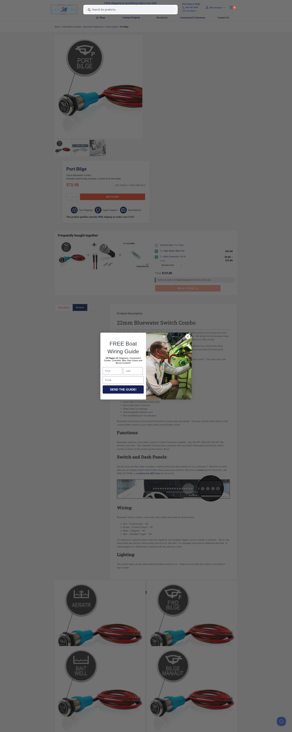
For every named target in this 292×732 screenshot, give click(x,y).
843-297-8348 (192, 7)
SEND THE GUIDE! (123, 389)
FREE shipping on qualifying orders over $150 (130, 3)
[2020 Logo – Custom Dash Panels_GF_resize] (64, 5)
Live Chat (190, 10)
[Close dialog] (187, 336)
